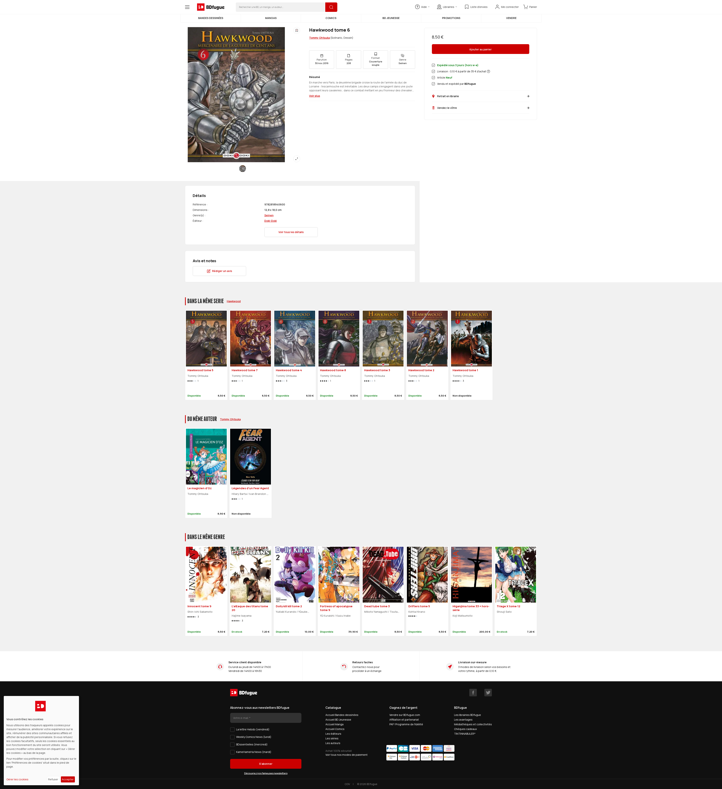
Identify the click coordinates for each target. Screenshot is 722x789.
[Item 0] (242, 168)
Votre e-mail (241, 718)
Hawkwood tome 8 (333, 370)
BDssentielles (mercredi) (252, 744)
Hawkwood (234, 301)
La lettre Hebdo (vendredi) (252, 729)
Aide (424, 7)
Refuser (53, 779)
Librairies (448, 7)
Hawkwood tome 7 (245, 370)
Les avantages (463, 719)
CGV (347, 784)
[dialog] (41, 740)
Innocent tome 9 (199, 606)
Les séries (331, 738)
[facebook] (473, 692)
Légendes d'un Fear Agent (250, 488)
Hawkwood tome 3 (377, 370)
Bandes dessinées (210, 18)
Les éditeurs (333, 733)
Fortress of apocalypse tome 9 (336, 608)
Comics (330, 18)
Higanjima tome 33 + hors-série (471, 608)
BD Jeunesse (391, 18)
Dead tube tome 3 (377, 606)
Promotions (451, 18)
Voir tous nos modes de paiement (346, 754)
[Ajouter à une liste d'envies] (296, 30)
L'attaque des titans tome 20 (250, 608)
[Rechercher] (331, 7)
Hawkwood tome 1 (465, 370)
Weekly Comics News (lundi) (253, 737)
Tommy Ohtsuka (319, 37)
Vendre (511, 18)
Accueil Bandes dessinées (341, 715)
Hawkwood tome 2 (421, 370)
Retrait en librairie (448, 96)
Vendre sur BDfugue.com (404, 715)
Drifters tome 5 (419, 606)
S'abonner (265, 764)
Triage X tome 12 (508, 606)
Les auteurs (332, 743)
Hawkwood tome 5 (200, 370)
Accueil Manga (334, 724)
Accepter (68, 779)
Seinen (269, 215)
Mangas (271, 18)
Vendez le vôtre (447, 108)
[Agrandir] (296, 158)
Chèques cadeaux (465, 729)
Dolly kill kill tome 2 (289, 606)
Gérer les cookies (17, 779)
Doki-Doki (270, 221)
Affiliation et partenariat (404, 719)
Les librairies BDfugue (467, 715)
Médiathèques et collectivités (473, 724)
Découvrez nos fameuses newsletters (265, 773)
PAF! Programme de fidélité (406, 724)
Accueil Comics (334, 729)
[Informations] (488, 71)
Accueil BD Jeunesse (338, 719)
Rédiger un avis (222, 271)
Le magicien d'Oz (199, 488)
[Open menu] (187, 7)
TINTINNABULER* (465, 733)
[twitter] (488, 692)
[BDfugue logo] (210, 7)
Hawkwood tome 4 (289, 370)
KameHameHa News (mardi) (253, 752)
